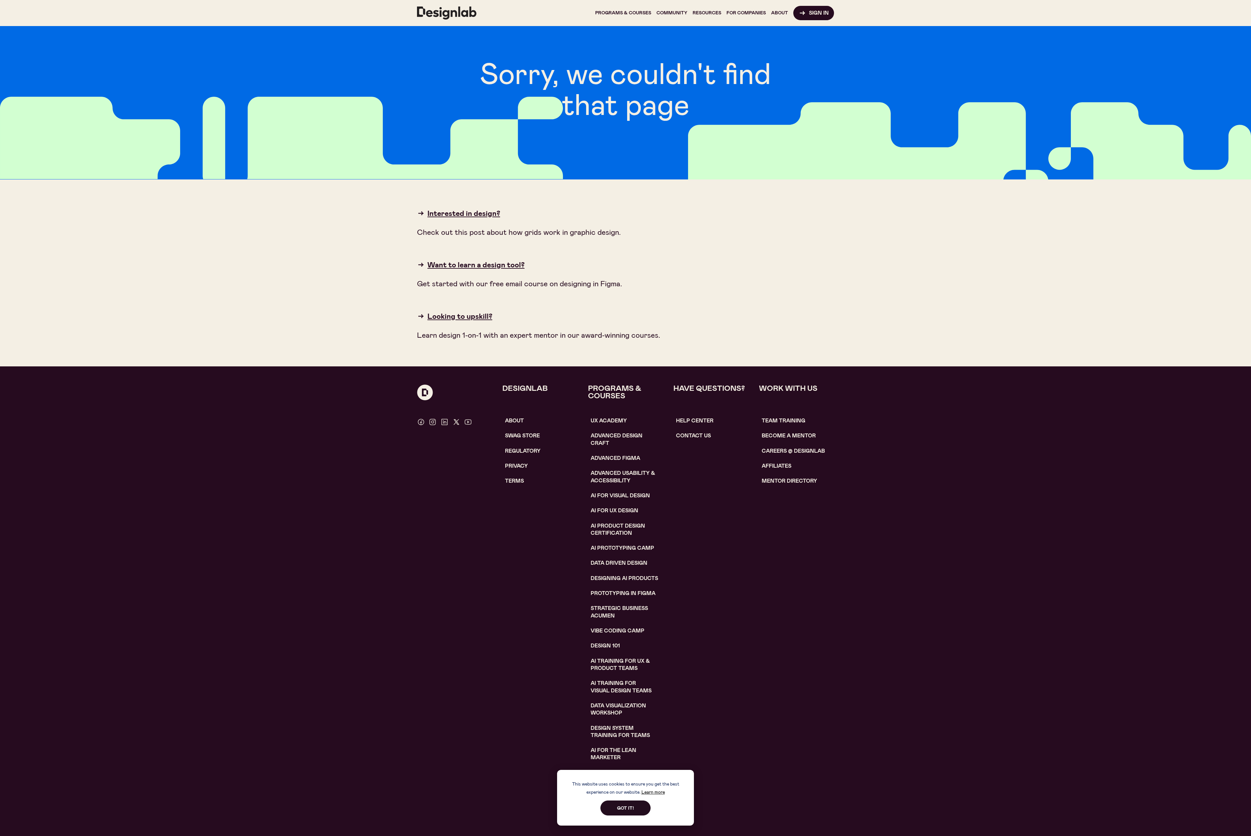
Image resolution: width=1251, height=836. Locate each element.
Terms (514, 480)
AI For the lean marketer (613, 754)
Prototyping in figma (623, 593)
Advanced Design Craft (616, 439)
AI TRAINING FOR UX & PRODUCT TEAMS (620, 665)
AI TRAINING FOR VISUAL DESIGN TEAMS (621, 687)
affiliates (776, 465)
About (514, 420)
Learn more (653, 792)
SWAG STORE (522, 435)
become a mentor (789, 435)
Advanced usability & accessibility (623, 477)
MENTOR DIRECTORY (789, 480)
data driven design (619, 563)
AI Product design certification (618, 529)
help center (694, 420)
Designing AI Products (624, 578)
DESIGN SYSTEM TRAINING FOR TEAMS (620, 732)
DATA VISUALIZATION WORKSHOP (618, 709)
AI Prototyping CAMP (622, 548)
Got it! (625, 808)
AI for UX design (614, 510)
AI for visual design (620, 495)
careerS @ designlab (793, 450)
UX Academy (609, 420)
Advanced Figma (615, 458)
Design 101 (605, 645)
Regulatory (522, 450)
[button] (623, 13)
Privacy (516, 465)
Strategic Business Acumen (619, 612)
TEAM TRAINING (783, 420)
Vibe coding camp (617, 630)
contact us (693, 435)
